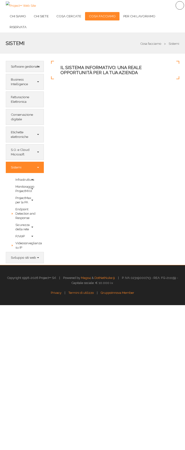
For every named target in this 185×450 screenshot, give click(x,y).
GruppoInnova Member (117, 293)
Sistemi (15, 43)
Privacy (56, 293)
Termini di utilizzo (81, 293)
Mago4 (86, 278)
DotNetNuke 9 (104, 278)
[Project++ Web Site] (21, 5)
